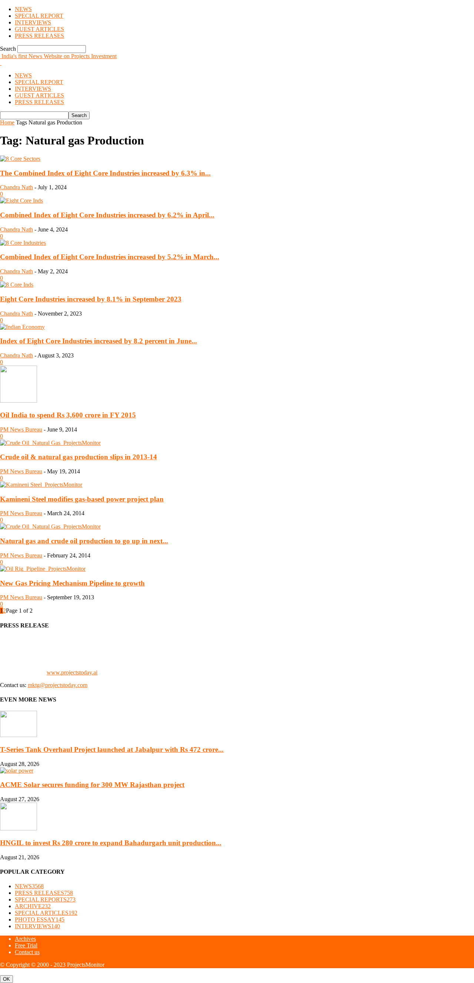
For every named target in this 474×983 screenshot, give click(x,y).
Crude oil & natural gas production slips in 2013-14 (78, 457)
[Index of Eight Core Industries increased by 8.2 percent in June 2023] (22, 327)
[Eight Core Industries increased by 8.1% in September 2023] (16, 284)
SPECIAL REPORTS (45, 899)
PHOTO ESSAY (39, 919)
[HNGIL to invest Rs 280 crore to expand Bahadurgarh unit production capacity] (18, 828)
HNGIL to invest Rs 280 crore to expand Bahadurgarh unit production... (110, 843)
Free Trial (26, 945)
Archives (25, 939)
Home (7, 122)
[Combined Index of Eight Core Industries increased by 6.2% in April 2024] (21, 200)
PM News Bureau (21, 429)
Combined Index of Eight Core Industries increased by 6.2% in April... (107, 215)
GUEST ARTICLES (39, 29)
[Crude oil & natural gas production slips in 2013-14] (50, 443)
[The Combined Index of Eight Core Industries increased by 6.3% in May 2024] (20, 159)
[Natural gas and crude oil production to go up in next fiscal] (50, 526)
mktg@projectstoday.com (57, 685)
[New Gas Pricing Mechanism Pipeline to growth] (43, 569)
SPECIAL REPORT (39, 16)
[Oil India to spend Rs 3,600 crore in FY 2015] (18, 400)
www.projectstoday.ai (72, 672)
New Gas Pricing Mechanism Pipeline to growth (72, 583)
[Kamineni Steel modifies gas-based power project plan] (41, 484)
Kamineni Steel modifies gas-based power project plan (82, 499)
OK (6, 979)
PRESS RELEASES (39, 36)
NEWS (23, 9)
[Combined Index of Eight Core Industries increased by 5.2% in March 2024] (23, 243)
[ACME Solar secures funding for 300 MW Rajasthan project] (16, 770)
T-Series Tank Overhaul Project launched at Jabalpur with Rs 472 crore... (112, 749)
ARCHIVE (33, 906)
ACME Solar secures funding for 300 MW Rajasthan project (92, 785)
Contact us (27, 952)
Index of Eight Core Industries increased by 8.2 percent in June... (98, 341)
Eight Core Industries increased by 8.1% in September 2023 (90, 299)
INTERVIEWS (33, 22)
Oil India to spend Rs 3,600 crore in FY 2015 (68, 415)
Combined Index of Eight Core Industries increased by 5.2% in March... (109, 257)
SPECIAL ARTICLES (46, 913)
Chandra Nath (16, 187)
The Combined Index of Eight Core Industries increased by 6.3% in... (105, 173)
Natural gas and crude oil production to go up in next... (84, 541)
